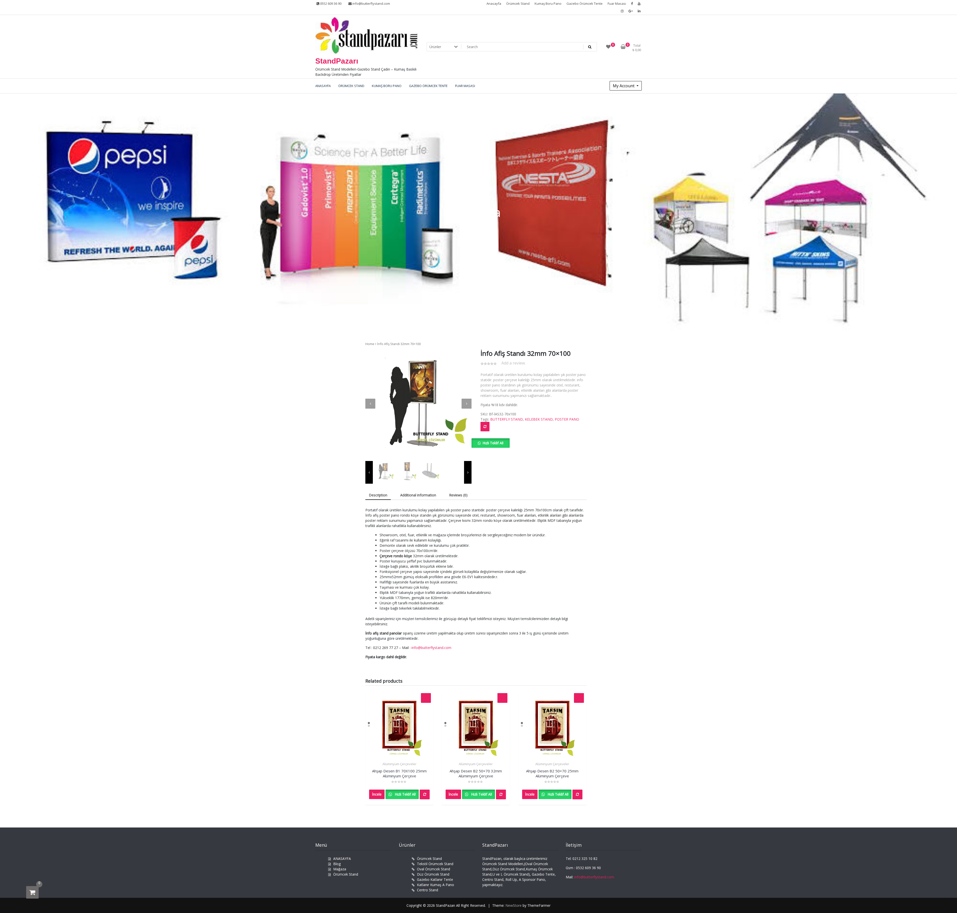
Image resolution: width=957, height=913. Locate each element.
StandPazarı (336, 61)
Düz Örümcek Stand (433, 874)
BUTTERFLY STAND (506, 419)
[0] (32, 892)
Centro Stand (427, 890)
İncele (377, 794)
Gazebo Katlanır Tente (435, 879)
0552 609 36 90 (330, 3)
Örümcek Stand (518, 3)
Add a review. (513, 363)
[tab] (378, 495)
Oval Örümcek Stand (433, 869)
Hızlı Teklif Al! (492, 443)
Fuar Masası (617, 3)
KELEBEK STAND (539, 419)
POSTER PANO (567, 419)
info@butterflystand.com (371, 3)
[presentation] (370, 404)
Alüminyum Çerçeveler (399, 764)
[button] (491, 443)
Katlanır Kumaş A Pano (435, 884)
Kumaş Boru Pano (548, 3)
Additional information (418, 495)
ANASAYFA (342, 858)
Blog (337, 863)
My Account (624, 86)
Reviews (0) (458, 495)
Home (369, 344)
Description (378, 495)
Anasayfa (493, 3)
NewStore (513, 905)
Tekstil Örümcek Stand (435, 863)
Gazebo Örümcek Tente (584, 3)
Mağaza (339, 869)
